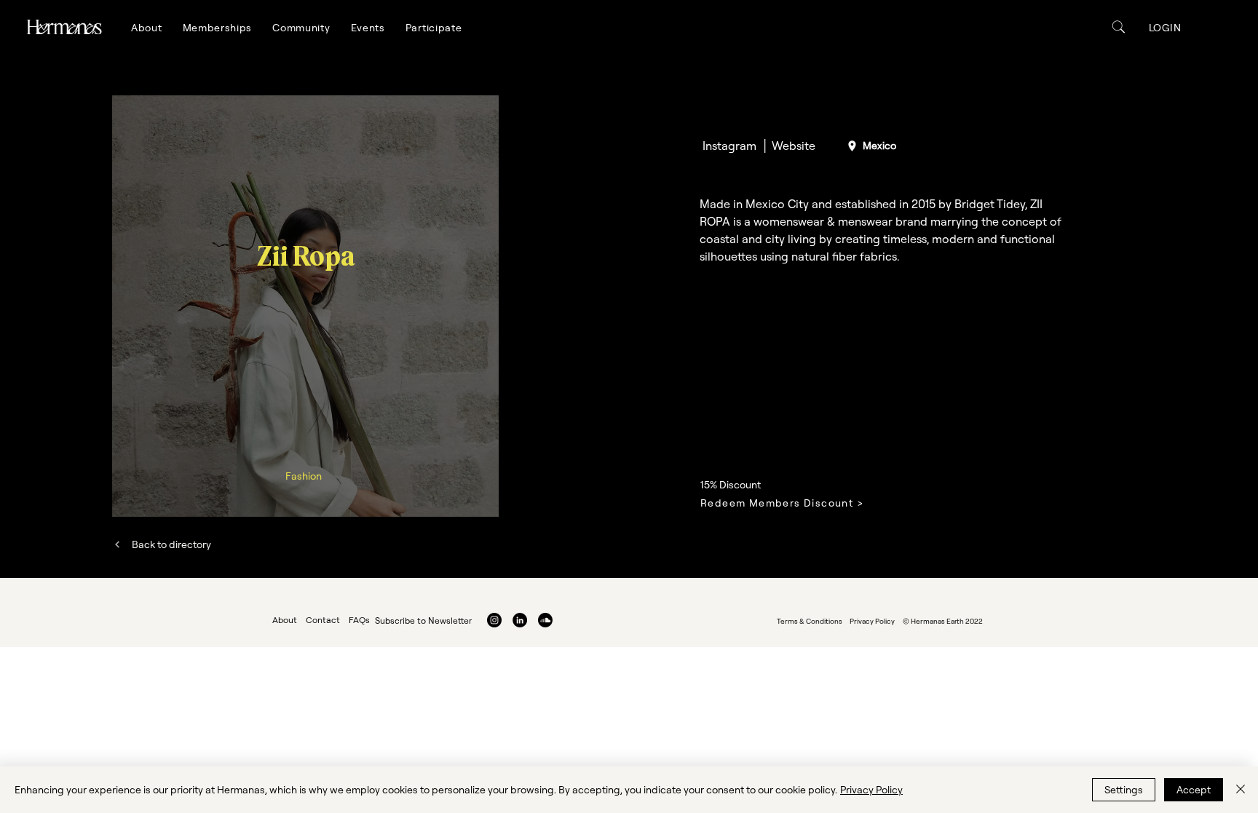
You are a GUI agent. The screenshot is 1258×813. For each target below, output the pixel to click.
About (284, 619)
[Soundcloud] (545, 620)
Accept (1193, 789)
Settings (1123, 789)
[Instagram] (494, 620)
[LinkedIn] (520, 620)
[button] (146, 28)
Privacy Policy (871, 789)
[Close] (1240, 789)
